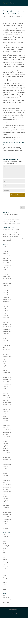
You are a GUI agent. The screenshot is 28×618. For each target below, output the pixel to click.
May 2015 (5, 274)
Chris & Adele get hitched (9, 221)
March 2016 (6, 253)
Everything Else (6, 546)
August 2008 (6, 439)
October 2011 (6, 354)
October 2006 (6, 489)
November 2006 (7, 487)
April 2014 (5, 292)
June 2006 (5, 498)
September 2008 (7, 436)
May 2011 (5, 365)
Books (4, 541)
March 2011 (6, 370)
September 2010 (7, 384)
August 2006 (6, 494)
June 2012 (5, 336)
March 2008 (6, 450)
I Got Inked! (16, 229)
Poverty (5, 564)
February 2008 (6, 452)
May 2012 (5, 338)
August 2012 (6, 333)
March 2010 (6, 395)
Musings (18, 16)
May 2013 (5, 313)
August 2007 (6, 466)
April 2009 (5, 420)
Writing (4, 589)
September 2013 (7, 304)
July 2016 (5, 246)
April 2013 (5, 315)
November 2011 (7, 352)
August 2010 (6, 386)
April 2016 (5, 251)
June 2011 (5, 363)
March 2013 (6, 317)
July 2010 (5, 388)
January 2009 (6, 427)
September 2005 (7, 519)
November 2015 (7, 260)
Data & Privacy (13, 609)
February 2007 (6, 480)
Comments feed (7, 600)
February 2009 (6, 425)
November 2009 (7, 404)
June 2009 (5, 416)
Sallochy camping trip (8, 216)
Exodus (4, 548)
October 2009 (6, 407)
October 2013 (6, 301)
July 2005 (5, 523)
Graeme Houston (7, 229)
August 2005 (6, 521)
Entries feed (6, 597)
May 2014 (5, 290)
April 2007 (5, 475)
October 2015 (6, 262)
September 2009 (7, 409)
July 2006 (5, 496)
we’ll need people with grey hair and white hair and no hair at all (13, 142)
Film (4, 552)
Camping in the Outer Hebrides (10, 214)
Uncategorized (6, 578)
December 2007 (7, 457)
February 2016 (6, 256)
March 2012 (6, 343)
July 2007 (5, 468)
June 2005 (5, 526)
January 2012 (6, 347)
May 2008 (5, 446)
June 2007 (5, 471)
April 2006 (5, 503)
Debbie (4, 232)
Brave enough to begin (13, 234)
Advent (4, 534)
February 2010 (6, 398)
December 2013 (7, 297)
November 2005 (7, 514)
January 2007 (6, 482)
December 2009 (7, 402)
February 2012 (6, 345)
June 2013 (5, 310)
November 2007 (7, 459)
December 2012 (7, 324)
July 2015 (5, 269)
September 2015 (7, 265)
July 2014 (5, 288)
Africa (4, 539)
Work (4, 587)
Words (4, 584)
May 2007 (5, 473)
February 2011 (6, 372)
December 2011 (7, 349)
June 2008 (5, 443)
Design (4, 543)
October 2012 (6, 329)
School (4, 568)
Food (4, 555)
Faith (4, 550)
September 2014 (7, 283)
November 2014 (7, 278)
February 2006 (6, 507)
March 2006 (6, 505)
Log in (4, 595)
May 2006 (5, 501)
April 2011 (5, 368)
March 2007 (6, 478)
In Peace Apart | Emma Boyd (10, 239)
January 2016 (6, 258)
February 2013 (6, 320)
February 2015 (6, 276)
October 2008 (6, 434)
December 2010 (7, 377)
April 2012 (5, 340)
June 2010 (5, 391)
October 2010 (6, 381)
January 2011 (6, 375)
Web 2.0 (5, 582)
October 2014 (6, 281)
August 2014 (6, 285)
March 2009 (6, 423)
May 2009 (5, 418)
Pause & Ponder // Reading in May (11, 223)
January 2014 (6, 295)
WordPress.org (6, 602)
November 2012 (7, 327)
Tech (4, 573)
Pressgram (5, 566)
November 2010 (7, 379)
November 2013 (7, 299)
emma (5, 16)
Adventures (5, 536)
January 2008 (6, 455)
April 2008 (5, 448)
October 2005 (6, 517)
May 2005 (5, 528)
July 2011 (5, 361)
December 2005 (7, 512)
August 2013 (6, 306)
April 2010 (5, 393)
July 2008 (5, 441)
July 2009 (5, 414)
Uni (3, 580)
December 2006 (7, 484)
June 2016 (5, 249)
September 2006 (7, 491)
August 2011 (6, 359)
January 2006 (6, 510)
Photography (6, 562)
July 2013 (5, 308)
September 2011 (7, 356)
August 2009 (6, 411)
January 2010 (6, 400)
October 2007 (6, 462)
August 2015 (6, 267)
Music (4, 557)
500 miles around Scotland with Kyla (11, 219)
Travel (4, 575)
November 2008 (7, 432)
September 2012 (7, 331)
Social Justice (6, 571)
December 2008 (7, 430)
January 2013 (6, 322)
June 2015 (5, 272)
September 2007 (7, 464)
